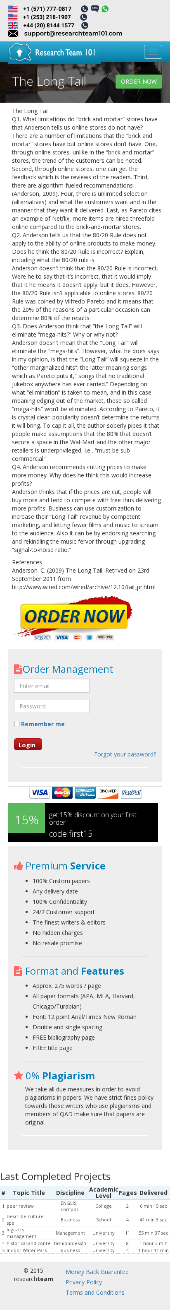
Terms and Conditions (95, 1292)
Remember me (42, 724)
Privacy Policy (84, 1282)
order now (139, 81)
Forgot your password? (125, 754)
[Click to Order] (74, 620)
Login (27, 745)
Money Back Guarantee (97, 1272)
